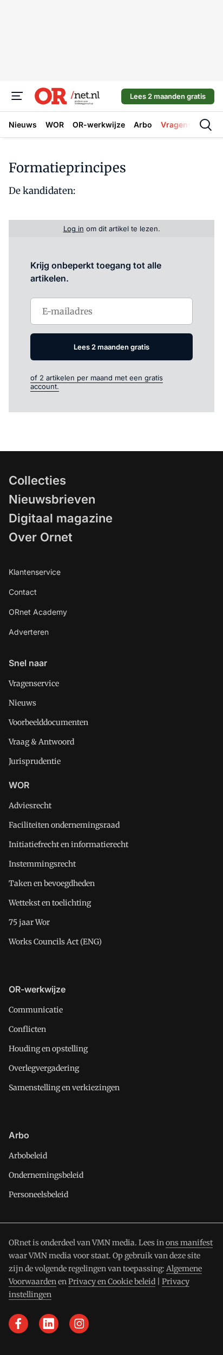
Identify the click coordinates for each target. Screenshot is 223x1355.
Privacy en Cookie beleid (111, 1281)
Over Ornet (41, 537)
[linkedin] (48, 1323)
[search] (205, 124)
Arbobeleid (28, 1156)
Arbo (19, 1135)
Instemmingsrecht (42, 864)
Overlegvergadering (44, 1068)
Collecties (37, 480)
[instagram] (79, 1323)
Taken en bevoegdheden (52, 883)
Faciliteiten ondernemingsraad (64, 825)
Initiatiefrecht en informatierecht (68, 844)
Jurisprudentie (35, 761)
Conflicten (27, 1029)
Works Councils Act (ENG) (55, 942)
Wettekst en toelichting (50, 903)
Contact (23, 591)
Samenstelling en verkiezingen (64, 1087)
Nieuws (22, 703)
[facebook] (18, 1323)
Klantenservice (35, 571)
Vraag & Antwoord (41, 742)
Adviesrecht (30, 805)
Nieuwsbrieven (52, 499)
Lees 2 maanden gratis (168, 96)
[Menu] (17, 96)
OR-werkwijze (37, 989)
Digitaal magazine (61, 518)
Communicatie (36, 1010)
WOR (19, 785)
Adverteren (29, 631)
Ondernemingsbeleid (46, 1175)
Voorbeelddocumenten (48, 722)
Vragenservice (34, 683)
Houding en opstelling (48, 1049)
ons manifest (189, 1242)
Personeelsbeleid (38, 1194)
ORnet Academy (38, 611)
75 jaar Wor (29, 922)
